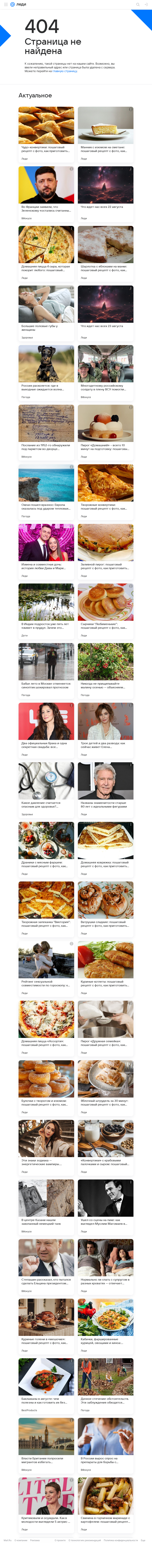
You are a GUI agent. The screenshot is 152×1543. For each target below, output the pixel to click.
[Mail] (12, 4)
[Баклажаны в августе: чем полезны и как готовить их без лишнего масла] (46, 1386)
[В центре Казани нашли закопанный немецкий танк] (46, 1207)
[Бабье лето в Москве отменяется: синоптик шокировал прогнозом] (46, 671)
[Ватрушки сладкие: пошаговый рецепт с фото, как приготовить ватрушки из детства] (105, 909)
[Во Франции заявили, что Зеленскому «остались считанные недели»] (46, 194)
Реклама (35, 1540)
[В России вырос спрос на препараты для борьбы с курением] (105, 1446)
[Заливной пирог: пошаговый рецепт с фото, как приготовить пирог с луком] (105, 552)
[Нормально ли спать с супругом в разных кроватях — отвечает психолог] (105, 1267)
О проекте (60, 1540)
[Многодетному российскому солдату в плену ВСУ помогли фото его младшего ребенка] (105, 373)
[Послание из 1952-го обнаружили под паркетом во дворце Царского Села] (46, 433)
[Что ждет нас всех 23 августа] (105, 313)
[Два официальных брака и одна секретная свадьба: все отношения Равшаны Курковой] (46, 731)
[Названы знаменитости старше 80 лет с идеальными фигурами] (105, 790)
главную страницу (64, 71)
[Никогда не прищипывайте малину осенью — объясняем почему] (105, 671)
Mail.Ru (7, 1540)
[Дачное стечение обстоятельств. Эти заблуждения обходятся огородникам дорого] (105, 1386)
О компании (20, 1540)
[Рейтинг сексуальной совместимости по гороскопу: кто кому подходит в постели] (46, 969)
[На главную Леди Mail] (20, 4)
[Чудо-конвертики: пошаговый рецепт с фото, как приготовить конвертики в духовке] (46, 135)
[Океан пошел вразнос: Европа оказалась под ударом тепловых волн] (46, 492)
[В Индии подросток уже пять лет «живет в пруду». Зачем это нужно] (46, 611)
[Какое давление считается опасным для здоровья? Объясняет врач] (46, 790)
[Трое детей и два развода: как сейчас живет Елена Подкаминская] (105, 731)
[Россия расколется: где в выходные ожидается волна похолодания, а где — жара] (46, 373)
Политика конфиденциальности (121, 1540)
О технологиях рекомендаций (85, 1540)
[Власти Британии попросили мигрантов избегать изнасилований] (46, 1446)
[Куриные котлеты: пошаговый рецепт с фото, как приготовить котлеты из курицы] (105, 969)
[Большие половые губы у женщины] (46, 313)
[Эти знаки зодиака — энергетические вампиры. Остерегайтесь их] (46, 1148)
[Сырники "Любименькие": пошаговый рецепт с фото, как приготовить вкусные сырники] (105, 611)
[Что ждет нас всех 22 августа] (105, 194)
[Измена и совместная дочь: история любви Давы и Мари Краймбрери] (46, 552)
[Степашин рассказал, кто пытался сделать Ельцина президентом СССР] (46, 1267)
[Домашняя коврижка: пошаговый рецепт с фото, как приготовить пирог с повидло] (105, 850)
